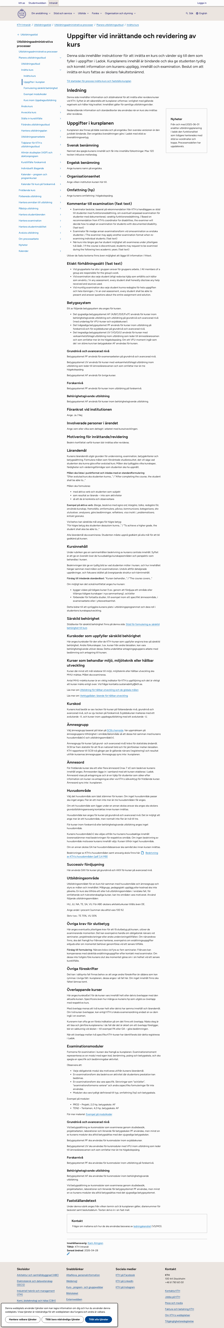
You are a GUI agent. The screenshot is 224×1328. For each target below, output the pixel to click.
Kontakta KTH (172, 1290)
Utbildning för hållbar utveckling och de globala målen (109, 689)
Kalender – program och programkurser (34, 176)
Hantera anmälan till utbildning (35, 202)
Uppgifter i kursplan (34, 82)
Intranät (53, 3)
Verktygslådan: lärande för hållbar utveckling (104, 695)
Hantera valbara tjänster (23, 1319)
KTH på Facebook (125, 1275)
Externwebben (74, 1299)
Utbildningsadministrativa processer (73, 24)
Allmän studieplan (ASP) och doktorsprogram (36, 154)
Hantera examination (30, 220)
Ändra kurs (27, 106)
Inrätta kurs (133, 24)
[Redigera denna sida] (68, 1253)
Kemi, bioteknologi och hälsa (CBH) (36, 1300)
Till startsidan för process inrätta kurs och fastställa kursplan (99, 81)
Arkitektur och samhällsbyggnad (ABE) (38, 1275)
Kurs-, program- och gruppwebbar (84, 1287)
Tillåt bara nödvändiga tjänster (62, 1319)
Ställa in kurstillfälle (31, 118)
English (203, 13)
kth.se (22, 3)
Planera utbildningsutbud (109, 24)
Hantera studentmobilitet (32, 226)
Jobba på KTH (172, 1296)
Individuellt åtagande (32, 168)
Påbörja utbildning (28, 208)
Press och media (174, 1303)
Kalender (23, 251)
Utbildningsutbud (30, 63)
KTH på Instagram (125, 1287)
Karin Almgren (95, 1243)
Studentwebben (37, 3)
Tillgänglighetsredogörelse (179, 1321)
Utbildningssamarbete (33, 136)
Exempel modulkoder (35, 94)
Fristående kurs (27, 190)
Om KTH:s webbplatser (177, 1315)
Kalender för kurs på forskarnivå (38, 184)
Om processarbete (29, 238)
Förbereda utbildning (30, 196)
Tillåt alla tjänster (98, 1319)
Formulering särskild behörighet (41, 88)
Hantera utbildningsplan (34, 130)
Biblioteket (72, 1293)
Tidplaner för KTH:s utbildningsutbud (31, 144)
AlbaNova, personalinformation (83, 1275)
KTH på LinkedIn (124, 1281)
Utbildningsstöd (42, 24)
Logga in (201, 3)
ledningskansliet (142, 1226)
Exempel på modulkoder (99, 1114)
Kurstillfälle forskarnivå (33, 162)
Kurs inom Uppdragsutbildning (40, 100)
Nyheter (23, 244)
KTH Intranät (24, 24)
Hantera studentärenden (32, 214)
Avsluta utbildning (28, 232)
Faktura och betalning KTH (179, 1309)
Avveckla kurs (28, 112)
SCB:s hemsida (115, 730)
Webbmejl (71, 1281)
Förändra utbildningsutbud (35, 124)
